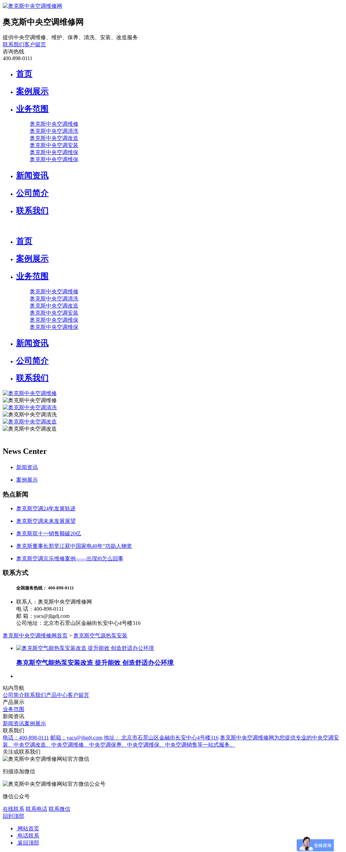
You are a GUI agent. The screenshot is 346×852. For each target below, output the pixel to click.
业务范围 (32, 108)
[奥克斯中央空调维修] (30, 393)
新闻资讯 (32, 175)
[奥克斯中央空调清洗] (30, 407)
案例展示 (32, 91)
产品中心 (57, 695)
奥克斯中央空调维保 (54, 152)
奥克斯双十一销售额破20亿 (48, 533)
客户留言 (35, 44)
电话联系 (27, 835)
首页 (24, 73)
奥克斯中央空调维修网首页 (35, 635)
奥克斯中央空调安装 (54, 145)
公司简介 (32, 193)
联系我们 (13, 44)
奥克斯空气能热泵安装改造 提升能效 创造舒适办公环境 (95, 662)
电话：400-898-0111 (26, 737)
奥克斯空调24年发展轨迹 (46, 508)
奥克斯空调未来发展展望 (46, 521)
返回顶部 (27, 843)
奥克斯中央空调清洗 (54, 131)
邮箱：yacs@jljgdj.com (76, 737)
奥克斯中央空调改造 (54, 138)
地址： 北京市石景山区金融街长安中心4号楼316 (161, 737)
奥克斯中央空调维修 (54, 124)
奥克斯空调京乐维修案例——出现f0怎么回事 (69, 558)
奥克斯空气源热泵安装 (100, 635)
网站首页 (27, 828)
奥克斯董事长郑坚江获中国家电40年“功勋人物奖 (74, 546)
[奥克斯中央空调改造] (30, 421)
